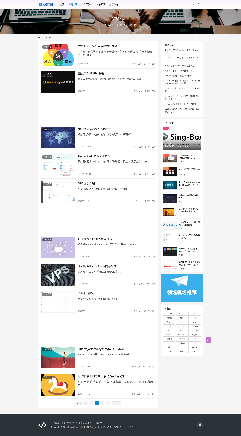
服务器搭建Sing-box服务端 (176, 146)
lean (194, 339)
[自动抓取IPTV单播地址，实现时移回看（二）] (170, 211)
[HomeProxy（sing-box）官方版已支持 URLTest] (170, 185)
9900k (194, 347)
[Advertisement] (98, 110)
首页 (40, 38)
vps (194, 313)
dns (181, 322)
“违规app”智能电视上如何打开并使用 (181, 104)
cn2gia (182, 347)
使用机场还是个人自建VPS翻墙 (97, 46)
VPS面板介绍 (86, 183)
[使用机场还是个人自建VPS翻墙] (58, 55)
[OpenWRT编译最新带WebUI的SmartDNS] (170, 251)
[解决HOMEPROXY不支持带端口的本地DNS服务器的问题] (170, 265)
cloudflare (194, 330)
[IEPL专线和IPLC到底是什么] (58, 247)
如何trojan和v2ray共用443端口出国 (101, 349)
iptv (181, 351)
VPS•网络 (47, 47)
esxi (169, 351)
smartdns (181, 335)
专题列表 (88, 4)
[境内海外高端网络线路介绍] (58, 137)
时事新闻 (100, 4)
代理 (182, 330)
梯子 (194, 318)
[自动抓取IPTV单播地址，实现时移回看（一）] (170, 158)
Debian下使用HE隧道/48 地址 (178, 75)
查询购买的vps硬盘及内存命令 (97, 266)
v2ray (169, 330)
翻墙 (169, 347)
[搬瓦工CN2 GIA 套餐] (58, 82)
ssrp (169, 326)
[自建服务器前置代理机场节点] (170, 198)
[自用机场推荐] (58, 302)
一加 (194, 343)
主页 (62, 4)
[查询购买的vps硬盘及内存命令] (58, 275)
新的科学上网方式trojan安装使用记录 (101, 376)
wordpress (182, 343)
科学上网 (182, 313)
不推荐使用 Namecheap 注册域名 (180, 65)
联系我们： (56, 422)
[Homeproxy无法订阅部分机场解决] (170, 238)
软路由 (169, 339)
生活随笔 (113, 4)
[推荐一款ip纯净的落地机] (170, 171)
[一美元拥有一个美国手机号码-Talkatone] (170, 225)
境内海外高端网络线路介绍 (95, 129)
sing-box (194, 326)
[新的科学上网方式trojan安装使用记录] (58, 385)
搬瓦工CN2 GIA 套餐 (91, 73)
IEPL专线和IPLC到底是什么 (95, 239)
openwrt (169, 313)
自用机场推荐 (86, 293)
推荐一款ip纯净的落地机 (189, 168)
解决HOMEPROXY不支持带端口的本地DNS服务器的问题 (189, 265)
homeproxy (182, 326)
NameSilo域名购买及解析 (94, 156)
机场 (182, 318)
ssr (194, 351)
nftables (169, 335)
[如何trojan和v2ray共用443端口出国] (58, 357)
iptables (182, 339)
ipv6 (194, 322)
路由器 (169, 318)
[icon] (200, 425)
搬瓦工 (169, 322)
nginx (169, 343)
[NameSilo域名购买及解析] (58, 165)
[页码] (119, 403)
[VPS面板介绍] (58, 192)
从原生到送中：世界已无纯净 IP (178, 70)
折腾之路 (72, 4)
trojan (194, 335)
